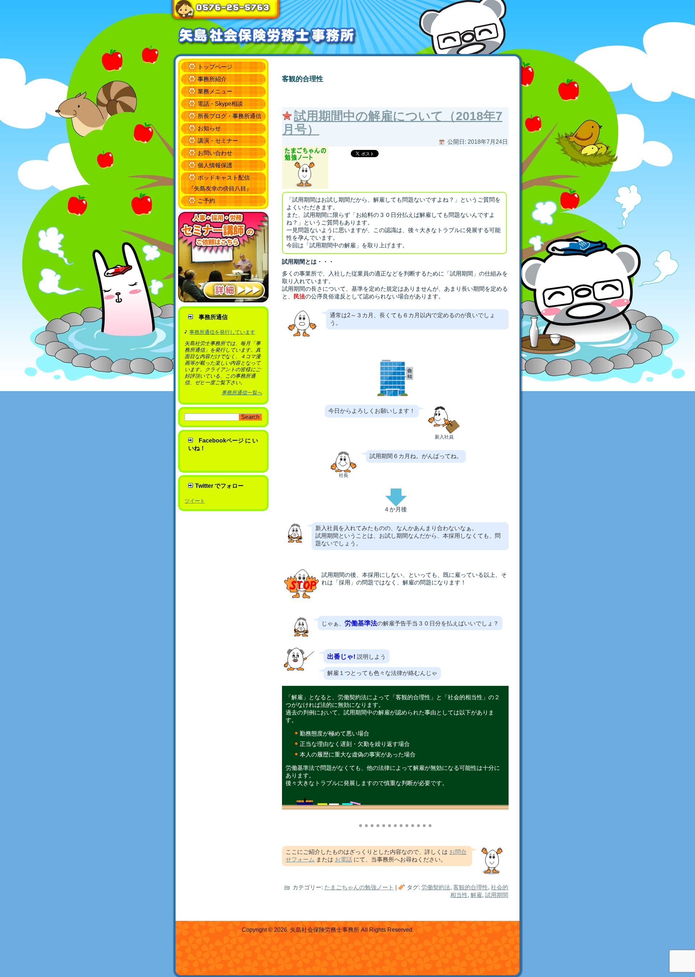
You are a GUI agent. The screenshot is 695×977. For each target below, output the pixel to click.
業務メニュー (215, 91)
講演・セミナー (218, 141)
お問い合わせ (215, 153)
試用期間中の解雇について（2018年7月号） (392, 122)
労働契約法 (435, 887)
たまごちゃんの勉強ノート (359, 887)
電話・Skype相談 (220, 104)
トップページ (215, 67)
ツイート (195, 501)
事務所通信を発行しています (222, 332)
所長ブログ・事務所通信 (229, 116)
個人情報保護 (215, 165)
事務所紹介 (212, 79)
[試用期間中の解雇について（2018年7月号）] (306, 188)
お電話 (343, 859)
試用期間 (496, 895)
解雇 (476, 895)
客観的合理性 (470, 887)
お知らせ (209, 128)
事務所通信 (213, 317)
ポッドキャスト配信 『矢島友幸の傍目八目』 (220, 183)
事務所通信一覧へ (242, 392)
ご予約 (206, 201)
